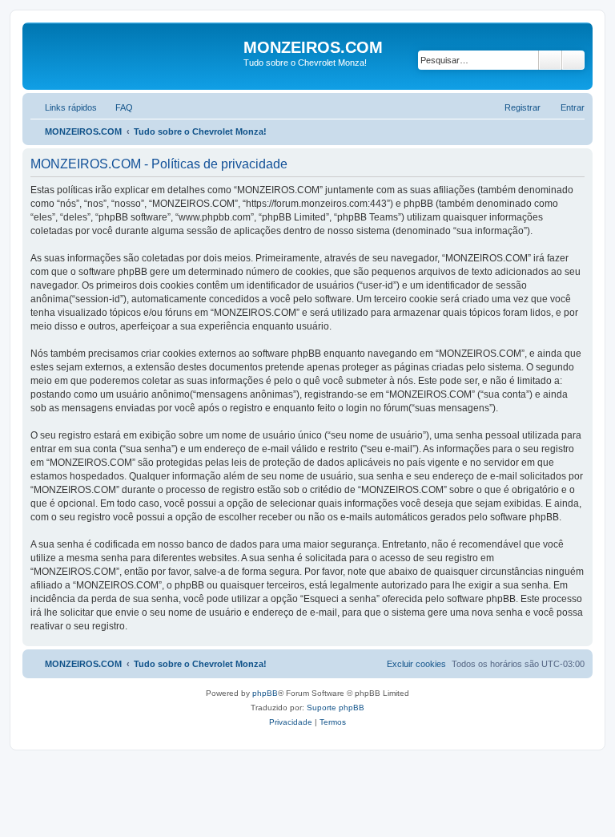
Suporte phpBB (335, 707)
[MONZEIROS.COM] (134, 56)
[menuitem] (117, 107)
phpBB (265, 693)
